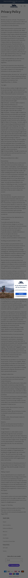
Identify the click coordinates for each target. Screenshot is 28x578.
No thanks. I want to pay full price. (21, 296)
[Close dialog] (27, 280)
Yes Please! (21, 294)
